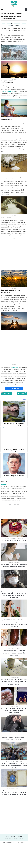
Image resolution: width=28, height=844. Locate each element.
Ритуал (24, 23)
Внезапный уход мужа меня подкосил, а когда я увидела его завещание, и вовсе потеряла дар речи (14, 737)
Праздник (17, 23)
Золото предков (14, 706)
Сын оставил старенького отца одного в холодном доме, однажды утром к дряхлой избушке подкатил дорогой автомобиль (14, 594)
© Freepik (14, 117)
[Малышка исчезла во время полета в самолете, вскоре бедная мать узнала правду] (14, 751)
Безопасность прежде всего (14, 761)
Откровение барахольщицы (14, 789)
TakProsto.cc (7, 842)
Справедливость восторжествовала (14, 619)
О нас (7, 836)
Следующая (21, 393)
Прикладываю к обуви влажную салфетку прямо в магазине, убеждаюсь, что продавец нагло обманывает (14, 652)
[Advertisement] (14, 253)
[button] (1, 44)
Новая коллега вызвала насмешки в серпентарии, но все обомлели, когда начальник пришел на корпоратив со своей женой (14, 623)
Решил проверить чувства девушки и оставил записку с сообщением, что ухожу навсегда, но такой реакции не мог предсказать (14, 682)
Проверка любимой (14, 677)
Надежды (9, 23)
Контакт (13, 836)
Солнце (11, 25)
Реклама (19, 836)
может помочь (14, 367)
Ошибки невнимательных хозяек (14, 538)
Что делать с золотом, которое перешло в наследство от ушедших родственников (14, 710)
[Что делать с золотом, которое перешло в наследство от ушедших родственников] (14, 696)
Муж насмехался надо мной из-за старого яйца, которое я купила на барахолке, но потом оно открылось (14, 792)
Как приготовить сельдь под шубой (14, 540)
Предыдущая (7, 393)
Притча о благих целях (14, 562)
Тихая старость (14, 590)
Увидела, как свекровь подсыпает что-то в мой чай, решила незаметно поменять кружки (14, 566)
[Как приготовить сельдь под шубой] (14, 528)
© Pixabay (14, 79)
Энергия (17, 25)
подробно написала (9, 91)
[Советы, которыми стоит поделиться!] (14, 3)
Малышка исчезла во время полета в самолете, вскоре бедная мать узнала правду (14, 765)
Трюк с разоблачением (14, 648)
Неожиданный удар (14, 734)
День (4, 23)
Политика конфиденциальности (14, 838)
